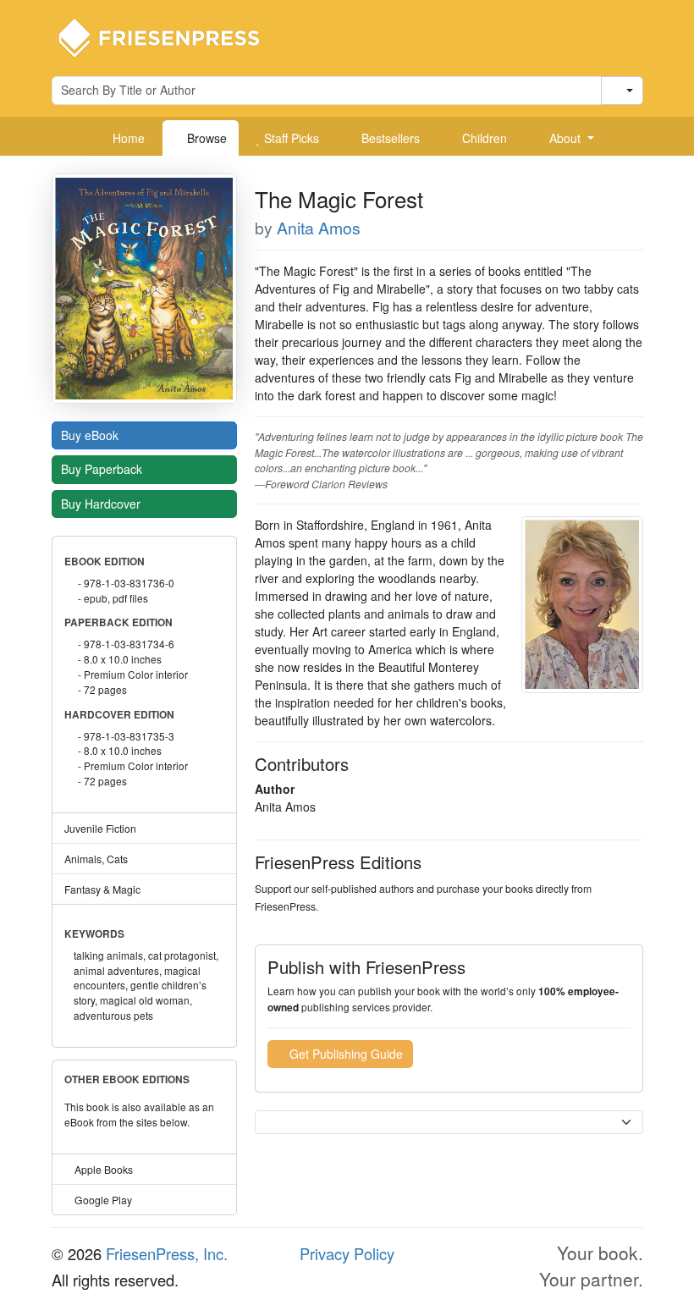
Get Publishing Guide (344, 1053)
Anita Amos (319, 228)
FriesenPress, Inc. (167, 1253)
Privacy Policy (347, 1253)
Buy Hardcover (102, 503)
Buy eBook (91, 435)
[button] (565, 138)
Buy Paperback (103, 468)
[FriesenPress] (170, 36)
